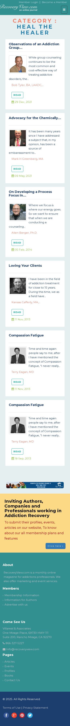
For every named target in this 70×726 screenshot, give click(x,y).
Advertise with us (15, 604)
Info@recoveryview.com (22, 649)
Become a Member (54, 2)
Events (9, 666)
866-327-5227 (15, 643)
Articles (9, 661)
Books (8, 675)
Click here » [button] (56, 546)
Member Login (28, 2)
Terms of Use (12, 707)
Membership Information (21, 595)
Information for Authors (20, 600)
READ (17, 95)
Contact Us (12, 680)
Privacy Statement (35, 707)
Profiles (9, 671)
